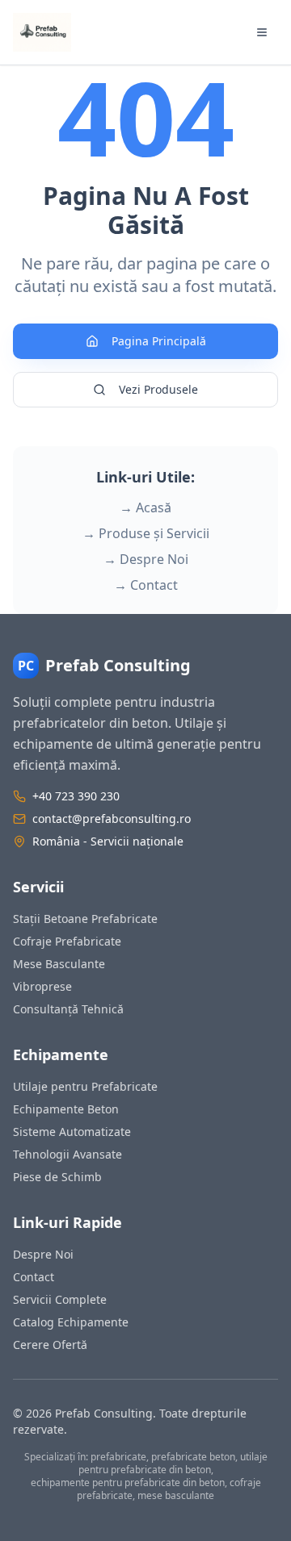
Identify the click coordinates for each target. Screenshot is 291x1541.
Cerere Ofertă (50, 1344)
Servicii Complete (60, 1299)
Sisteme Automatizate (72, 1131)
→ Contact (146, 585)
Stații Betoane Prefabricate (85, 918)
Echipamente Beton (66, 1109)
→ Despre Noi (145, 559)
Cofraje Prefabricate (67, 941)
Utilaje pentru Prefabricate (85, 1086)
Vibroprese (42, 986)
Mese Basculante (59, 963)
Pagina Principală (159, 341)
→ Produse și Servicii (145, 533)
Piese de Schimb (57, 1176)
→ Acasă (145, 507)
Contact (33, 1276)
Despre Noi (43, 1254)
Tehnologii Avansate (67, 1154)
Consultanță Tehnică (68, 1009)
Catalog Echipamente (71, 1322)
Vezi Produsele (158, 389)
